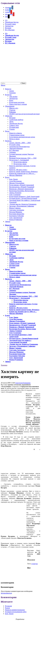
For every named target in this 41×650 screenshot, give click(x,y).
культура (34, 564)
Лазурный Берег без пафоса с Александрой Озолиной (20, 341)
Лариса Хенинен (15, 193)
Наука (7, 131)
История (8, 28)
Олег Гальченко (14, 194)
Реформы (12, 112)
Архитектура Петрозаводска (19, 146)
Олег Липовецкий (15, 218)
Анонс (11, 91)
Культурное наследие (16, 102)
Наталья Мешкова (15, 212)
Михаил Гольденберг (16, 183)
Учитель (12, 110)
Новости (8, 89)
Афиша (7, 221)
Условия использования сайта (15, 612)
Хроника (12, 93)
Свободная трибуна (16, 120)
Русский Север (10, 24)
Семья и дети (14, 125)
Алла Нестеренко (15, 181)
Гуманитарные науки (16, 135)
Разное (7, 608)
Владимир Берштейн (16, 214)
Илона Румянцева (15, 219)
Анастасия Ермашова (22, 383)
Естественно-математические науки (22, 137)
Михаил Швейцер (15, 175)
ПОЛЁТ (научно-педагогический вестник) (24, 114)
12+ (6, 20)
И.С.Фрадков (10, 30)
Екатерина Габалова (16, 216)
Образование (9, 106)
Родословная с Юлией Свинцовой (21, 185)
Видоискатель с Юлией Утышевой (21, 187)
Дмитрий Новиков (16, 148)
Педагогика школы (20, 162)
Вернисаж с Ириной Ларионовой (21, 189)
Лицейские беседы (12, 22)
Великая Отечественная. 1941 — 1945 (22, 158)
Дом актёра (13, 96)
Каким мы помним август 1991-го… (22, 173)
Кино (11, 100)
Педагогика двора (19, 164)
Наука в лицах (14, 139)
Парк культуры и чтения (18, 104)
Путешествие (14, 127)
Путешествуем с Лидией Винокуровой (23, 198)
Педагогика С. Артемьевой (19, 160)
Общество (8, 116)
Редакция (8, 606)
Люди (11, 121)
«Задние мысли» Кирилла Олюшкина (22, 204)
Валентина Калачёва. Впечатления (21, 191)
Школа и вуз (13, 108)
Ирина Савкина (15, 208)
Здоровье (12, 152)
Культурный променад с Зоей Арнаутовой (24, 196)
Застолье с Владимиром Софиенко (21, 206)
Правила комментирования (15, 610)
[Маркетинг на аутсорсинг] (20, 646)
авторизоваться (6, 593)
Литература (9, 26)
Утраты (12, 129)
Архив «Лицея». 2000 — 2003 (20, 143)
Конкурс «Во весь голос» (18, 170)
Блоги (7, 177)
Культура (8, 95)
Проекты (8, 141)
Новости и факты (15, 133)
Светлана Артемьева (16, 210)
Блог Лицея (13, 179)
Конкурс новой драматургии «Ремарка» (23, 171)
